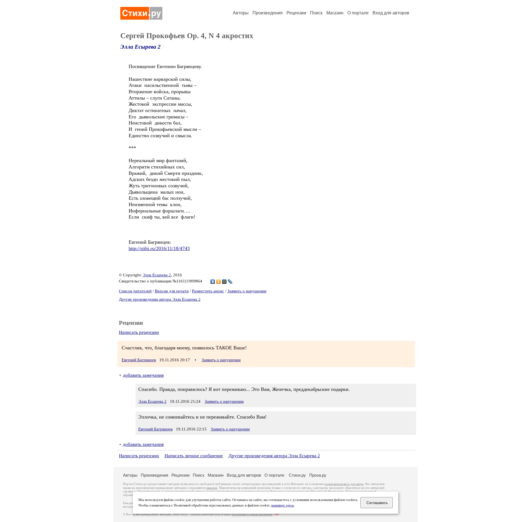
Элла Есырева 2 (140, 46)
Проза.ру (317, 475)
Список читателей (135, 291)
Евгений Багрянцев (139, 360)
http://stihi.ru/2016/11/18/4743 (159, 248)
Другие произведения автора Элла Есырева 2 (160, 299)
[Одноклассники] (219, 281)
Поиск (316, 13)
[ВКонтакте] (213, 281)
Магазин (334, 13)
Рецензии (296, 13)
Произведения (268, 13)
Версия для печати (172, 291)
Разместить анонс (208, 291)
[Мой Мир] (224, 281)
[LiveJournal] (230, 281)
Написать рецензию (139, 332)
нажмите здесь (282, 505)
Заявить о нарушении (246, 291)
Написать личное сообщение (194, 455)
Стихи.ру (297, 475)
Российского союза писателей (252, 514)
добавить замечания (143, 375)
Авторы (241, 13)
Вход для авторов (391, 13)
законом (211, 487)
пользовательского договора (343, 483)
